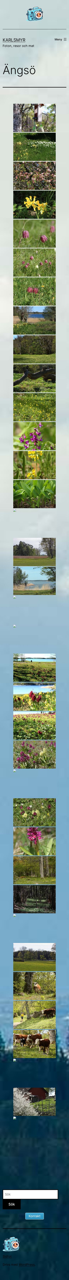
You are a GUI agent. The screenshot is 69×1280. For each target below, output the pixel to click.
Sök (11, 1204)
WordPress (27, 1264)
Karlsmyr (14, 40)
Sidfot (7, 1256)
